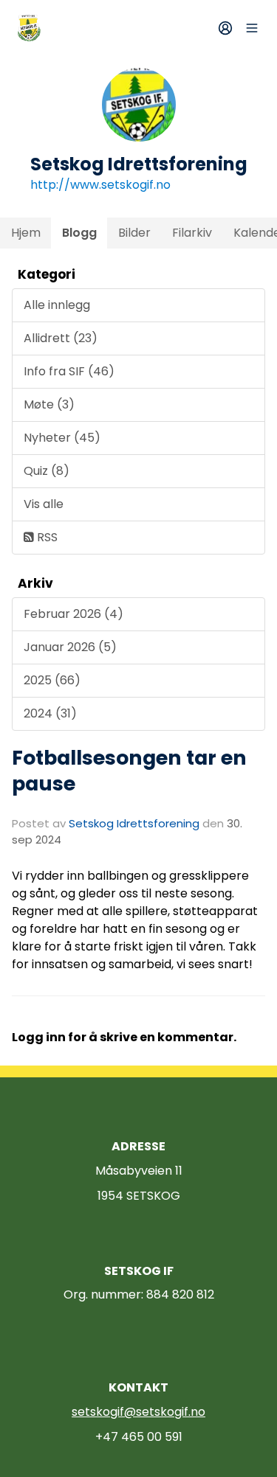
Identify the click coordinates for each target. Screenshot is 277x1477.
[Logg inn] (225, 28)
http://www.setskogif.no (100, 184)
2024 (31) (50, 713)
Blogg (79, 232)
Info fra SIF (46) (69, 371)
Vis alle (44, 504)
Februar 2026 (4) (73, 613)
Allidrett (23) (61, 338)
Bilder (134, 232)
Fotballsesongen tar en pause (129, 770)
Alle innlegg (57, 304)
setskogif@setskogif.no (138, 1411)
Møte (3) (49, 404)
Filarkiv (192, 232)
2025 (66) (52, 680)
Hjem (26, 232)
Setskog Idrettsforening (134, 823)
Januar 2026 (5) (70, 647)
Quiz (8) (46, 470)
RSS (46, 537)
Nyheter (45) (62, 437)
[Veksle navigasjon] (252, 28)
